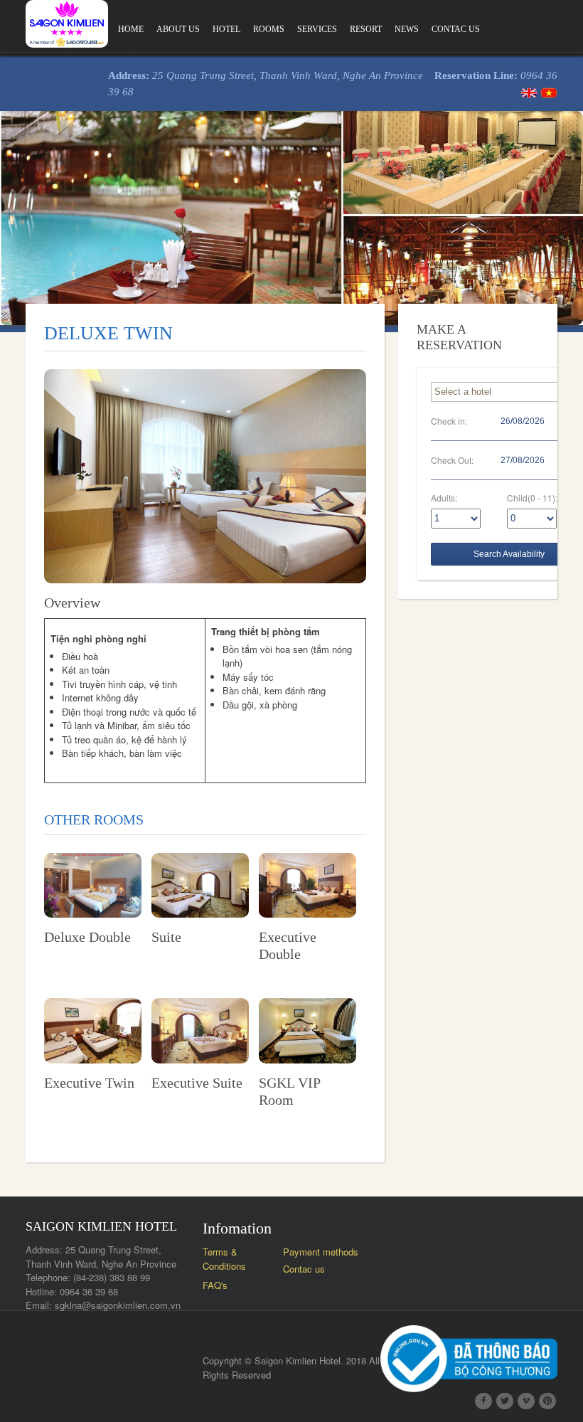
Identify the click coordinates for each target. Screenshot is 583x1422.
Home (131, 29)
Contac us (456, 29)
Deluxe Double (87, 937)
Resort (366, 29)
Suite (166, 937)
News (407, 29)
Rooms (268, 29)
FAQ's (215, 1285)
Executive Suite (196, 1083)
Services (317, 29)
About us (178, 29)
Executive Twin (89, 1083)
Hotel (226, 29)
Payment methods (320, 1251)
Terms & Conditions (224, 1259)
